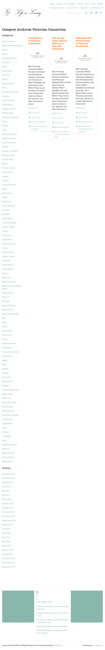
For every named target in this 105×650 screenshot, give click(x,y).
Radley (5, 360)
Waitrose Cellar (8, 453)
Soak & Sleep (7, 394)
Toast (4, 428)
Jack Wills (6, 214)
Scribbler (5, 386)
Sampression (97, 645)
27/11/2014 (58, 118)
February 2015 (8, 504)
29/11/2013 (82, 113)
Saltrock (5, 373)
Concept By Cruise (9, 134)
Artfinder (5, 62)
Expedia (5, 176)
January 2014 (7, 554)
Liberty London (8, 252)
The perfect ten (56, 8)
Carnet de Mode (8, 100)
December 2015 (8, 474)
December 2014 (8, 512)
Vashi (4, 440)
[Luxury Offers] (22, 12)
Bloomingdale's (8, 84)
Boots (4, 88)
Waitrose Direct (8, 457)
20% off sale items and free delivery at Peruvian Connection (59, 43)
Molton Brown (7, 293)
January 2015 (7, 508)
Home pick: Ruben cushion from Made (51, 626)
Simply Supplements (10, 390)
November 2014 (8, 516)
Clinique (5, 126)
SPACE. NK (6, 398)
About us (84, 8)
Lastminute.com (8, 244)
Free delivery (35, 126)
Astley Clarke (7, 71)
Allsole (4, 50)
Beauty (72, 4)
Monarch (5, 297)
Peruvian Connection (10, 352)
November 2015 (8, 478)
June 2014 (6, 533)
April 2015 (6, 495)
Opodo (4, 339)
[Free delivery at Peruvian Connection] (37, 55)
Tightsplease (7, 424)
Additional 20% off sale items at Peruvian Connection (84, 42)
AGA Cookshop (8, 41)
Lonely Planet (7, 265)
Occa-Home (7, 331)
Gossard (5, 181)
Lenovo (5, 248)
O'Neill (4, 327)
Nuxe (4, 322)
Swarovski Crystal (9, 402)
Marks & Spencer (9, 282)
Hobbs (4, 197)
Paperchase (7, 348)
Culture (59, 4)
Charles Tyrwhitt (8, 109)
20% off (57, 132)
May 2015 (6, 491)
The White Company (10, 415)
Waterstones (7, 462)
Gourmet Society (9, 185)
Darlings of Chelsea (10, 151)
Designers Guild (8, 155)
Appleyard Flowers (9, 58)
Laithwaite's (7, 240)
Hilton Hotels (7, 193)
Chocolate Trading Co (10, 117)
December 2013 (8, 558)
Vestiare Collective (9, 445)
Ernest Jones (7, 172)
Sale (55, 137)
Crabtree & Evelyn (9, 138)
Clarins (5, 121)
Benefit (5, 79)
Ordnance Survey (9, 343)
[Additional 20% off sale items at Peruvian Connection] (85, 58)
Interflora (5, 210)
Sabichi (5, 369)
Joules (4, 231)
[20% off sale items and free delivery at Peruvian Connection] (61, 60)
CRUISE (5, 147)
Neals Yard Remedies (10, 314)
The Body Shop (8, 411)
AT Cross (5, 75)
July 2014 (6, 529)
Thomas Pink (7, 419)
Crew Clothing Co (9, 143)
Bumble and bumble (10, 92)
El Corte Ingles (7, 159)
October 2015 (7, 482)
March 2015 (7, 499)
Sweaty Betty (7, 407)
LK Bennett (6, 261)
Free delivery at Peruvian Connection (35, 41)
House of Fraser (8, 206)
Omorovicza (7, 335)
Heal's (4, 189)
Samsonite (6, 377)
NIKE (4, 318)
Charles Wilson (8, 113)
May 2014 (6, 537)
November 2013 (8, 563)
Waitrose (5, 449)
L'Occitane (6, 235)
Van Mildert (6, 436)
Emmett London (8, 168)
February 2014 (8, 550)
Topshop (5, 432)
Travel (93, 4)
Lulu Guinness (7, 269)
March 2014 (7, 546)
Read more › (33, 108)
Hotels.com (6, 202)
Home (52, 4)
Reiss (4, 365)
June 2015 (6, 487)
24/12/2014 (35, 113)
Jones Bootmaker (9, 223)
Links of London (8, 256)
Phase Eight (7, 356)
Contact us (96, 8)
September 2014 (9, 520)
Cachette (5, 96)
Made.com (6, 278)
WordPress (57, 645)
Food (66, 4)
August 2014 (7, 525)
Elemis (4, 164)
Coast (4, 130)
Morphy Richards (9, 305)
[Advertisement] (18, 607)
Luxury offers (71, 8)
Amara (5, 54)
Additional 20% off (84, 126)
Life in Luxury (35, 117)
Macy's (5, 273)
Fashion (80, 4)
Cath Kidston (7, 105)
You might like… (44, 601)
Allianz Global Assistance (12, 46)
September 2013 (9, 567)
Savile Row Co (7, 381)
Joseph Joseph (8, 227)
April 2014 (6, 541)
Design (100, 4)
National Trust (7, 310)
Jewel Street (7, 218)
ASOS (4, 67)
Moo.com (6, 301)
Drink (87, 4)
